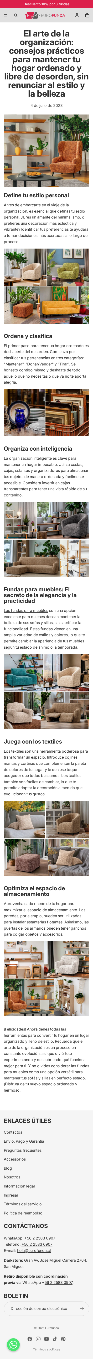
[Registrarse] (82, 1309)
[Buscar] (15, 15)
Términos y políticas (46, 1349)
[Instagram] (38, 1339)
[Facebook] (30, 1339)
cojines (71, 757)
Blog (8, 1168)
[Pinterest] (63, 1339)
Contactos (13, 1132)
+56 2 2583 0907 (39, 1238)
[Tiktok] (55, 1339)
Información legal (19, 1186)
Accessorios (15, 1159)
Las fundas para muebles (26, 610)
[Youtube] (46, 1339)
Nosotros (12, 1177)
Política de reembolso (23, 1213)
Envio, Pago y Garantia (24, 1141)
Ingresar (11, 1195)
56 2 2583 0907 (58, 1282)
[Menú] (5, 15)
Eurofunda (52, 1328)
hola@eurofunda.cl (34, 1250)
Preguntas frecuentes (22, 1150)
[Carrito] (87, 15)
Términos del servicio (23, 1204)
